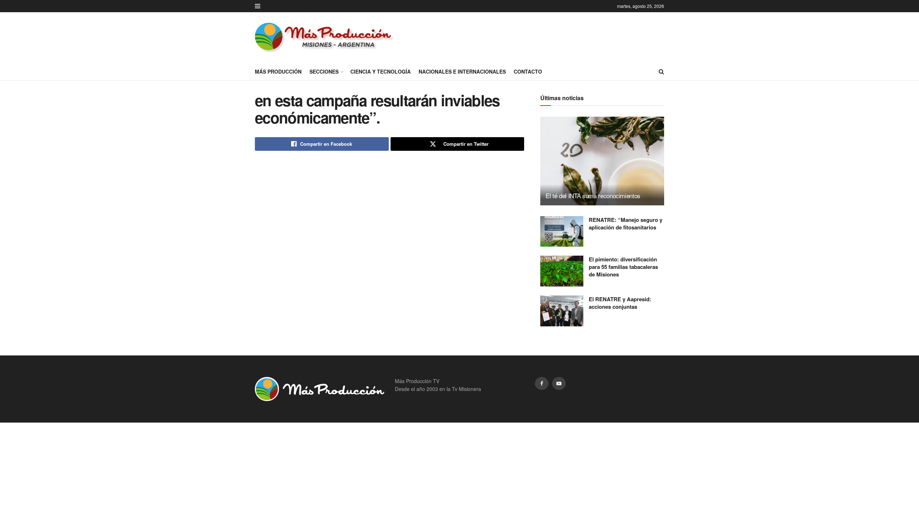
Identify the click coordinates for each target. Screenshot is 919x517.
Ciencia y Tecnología (380, 71)
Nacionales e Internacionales (462, 71)
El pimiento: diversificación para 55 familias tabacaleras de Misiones (623, 266)
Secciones (324, 71)
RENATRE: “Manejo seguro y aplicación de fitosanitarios (625, 223)
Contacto (528, 71)
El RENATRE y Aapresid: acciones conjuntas (620, 303)
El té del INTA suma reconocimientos (593, 195)
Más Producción (278, 71)
